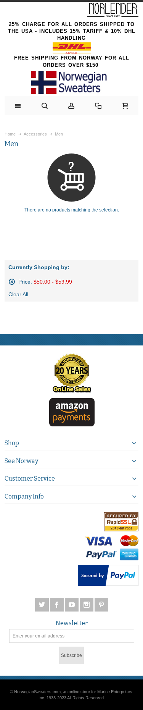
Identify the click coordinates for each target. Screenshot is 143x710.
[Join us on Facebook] (57, 605)
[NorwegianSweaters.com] (71, 82)
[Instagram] (87, 605)
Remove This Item (11, 281)
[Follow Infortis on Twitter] (42, 605)
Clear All (18, 294)
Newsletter (72, 623)
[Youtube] (72, 605)
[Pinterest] (101, 605)
